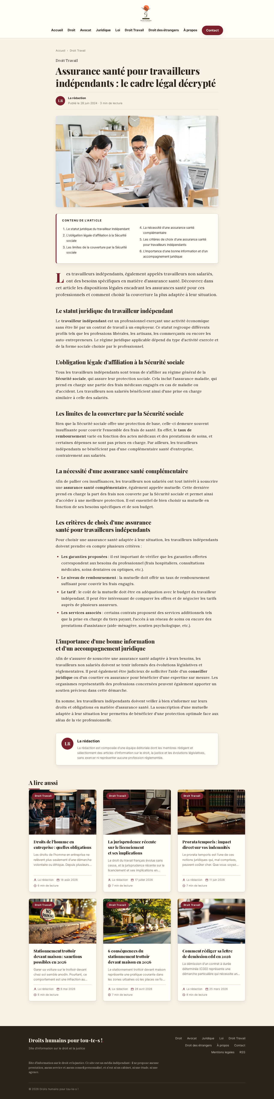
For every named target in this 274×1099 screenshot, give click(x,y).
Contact (212, 30)
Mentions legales (222, 1052)
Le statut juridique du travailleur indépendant (98, 229)
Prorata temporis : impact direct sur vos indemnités (206, 844)
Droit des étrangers (164, 30)
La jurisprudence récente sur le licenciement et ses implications (132, 847)
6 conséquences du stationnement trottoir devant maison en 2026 (129, 956)
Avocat (85, 30)
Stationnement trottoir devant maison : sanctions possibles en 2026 (58, 956)
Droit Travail (134, 30)
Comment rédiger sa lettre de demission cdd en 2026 (207, 953)
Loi (117, 30)
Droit (71, 30)
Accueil (57, 30)
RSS (242, 1052)
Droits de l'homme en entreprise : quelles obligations (62, 844)
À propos (190, 30)
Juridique (103, 30)
